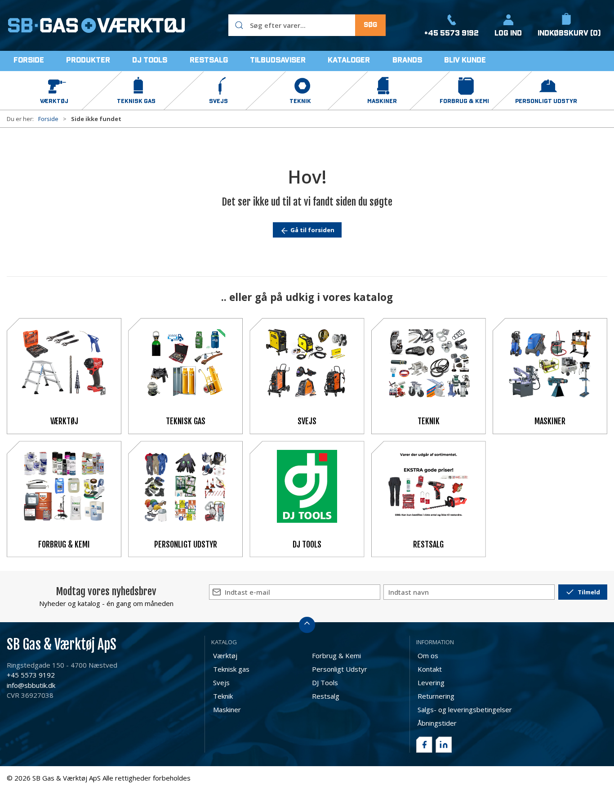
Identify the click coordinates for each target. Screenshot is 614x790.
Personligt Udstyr (185, 544)
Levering (431, 682)
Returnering (436, 695)
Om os (428, 655)
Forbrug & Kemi (64, 544)
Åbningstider (437, 722)
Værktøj (64, 421)
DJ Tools (307, 544)
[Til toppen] (307, 625)
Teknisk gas (185, 421)
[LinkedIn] (444, 744)
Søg (370, 25)
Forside (48, 119)
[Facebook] (424, 744)
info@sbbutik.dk (31, 685)
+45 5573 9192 (31, 674)
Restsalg (428, 544)
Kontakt (430, 668)
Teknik (429, 421)
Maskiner (549, 421)
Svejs (307, 421)
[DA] (97, 25)
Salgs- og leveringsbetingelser (465, 709)
